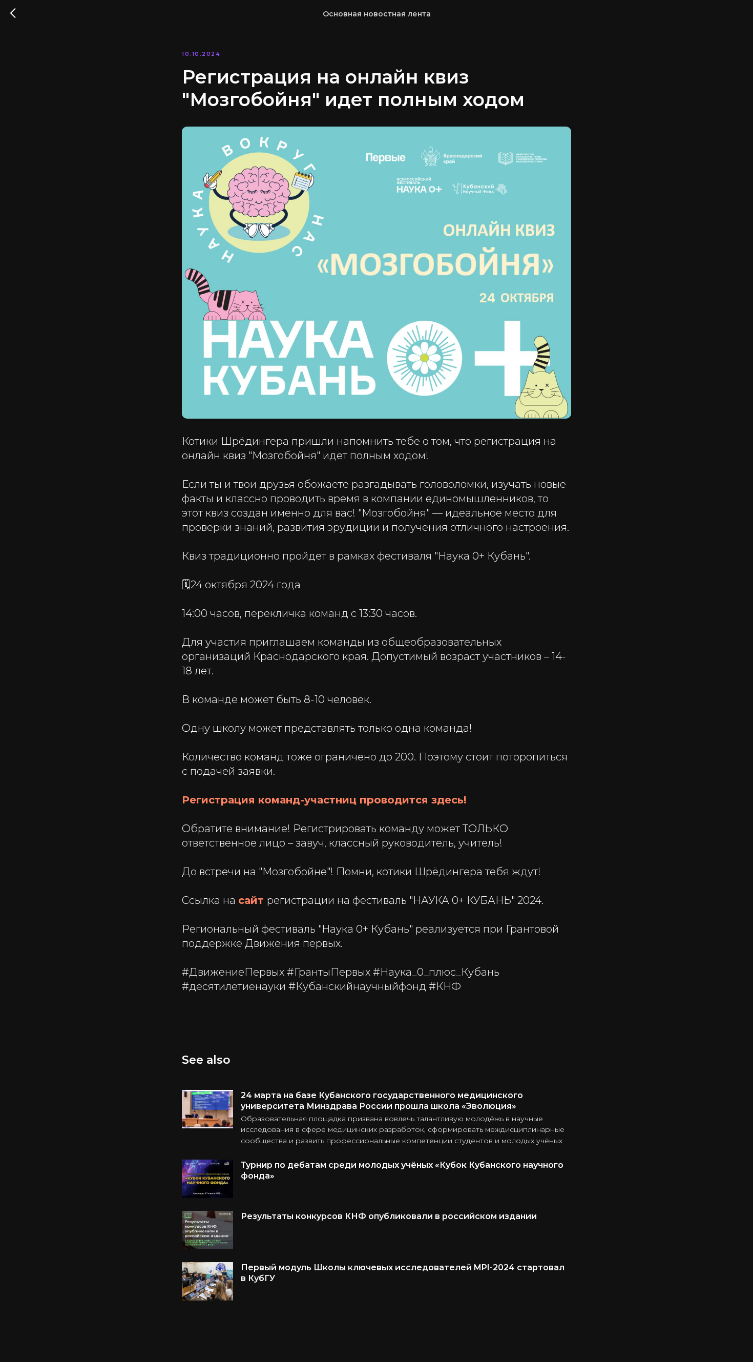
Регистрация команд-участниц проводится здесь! (324, 800)
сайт (252, 900)
